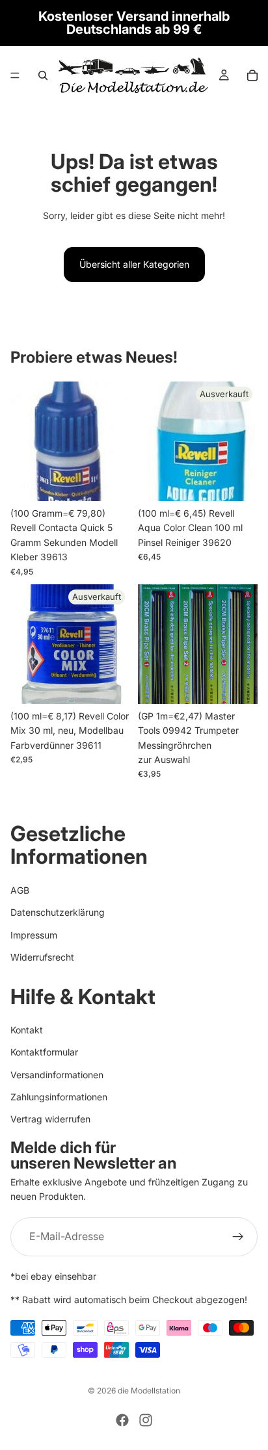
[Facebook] (122, 1420)
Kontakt (26, 1029)
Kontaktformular (44, 1051)
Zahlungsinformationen (58, 1096)
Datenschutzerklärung (57, 912)
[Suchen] (43, 75)
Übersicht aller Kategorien (134, 264)
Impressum (33, 934)
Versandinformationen (56, 1074)
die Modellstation (149, 1390)
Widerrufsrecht (42, 957)
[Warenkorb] (252, 75)
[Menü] (15, 75)
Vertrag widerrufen (50, 1118)
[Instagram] (146, 1420)
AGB (19, 890)
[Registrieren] (238, 1236)
